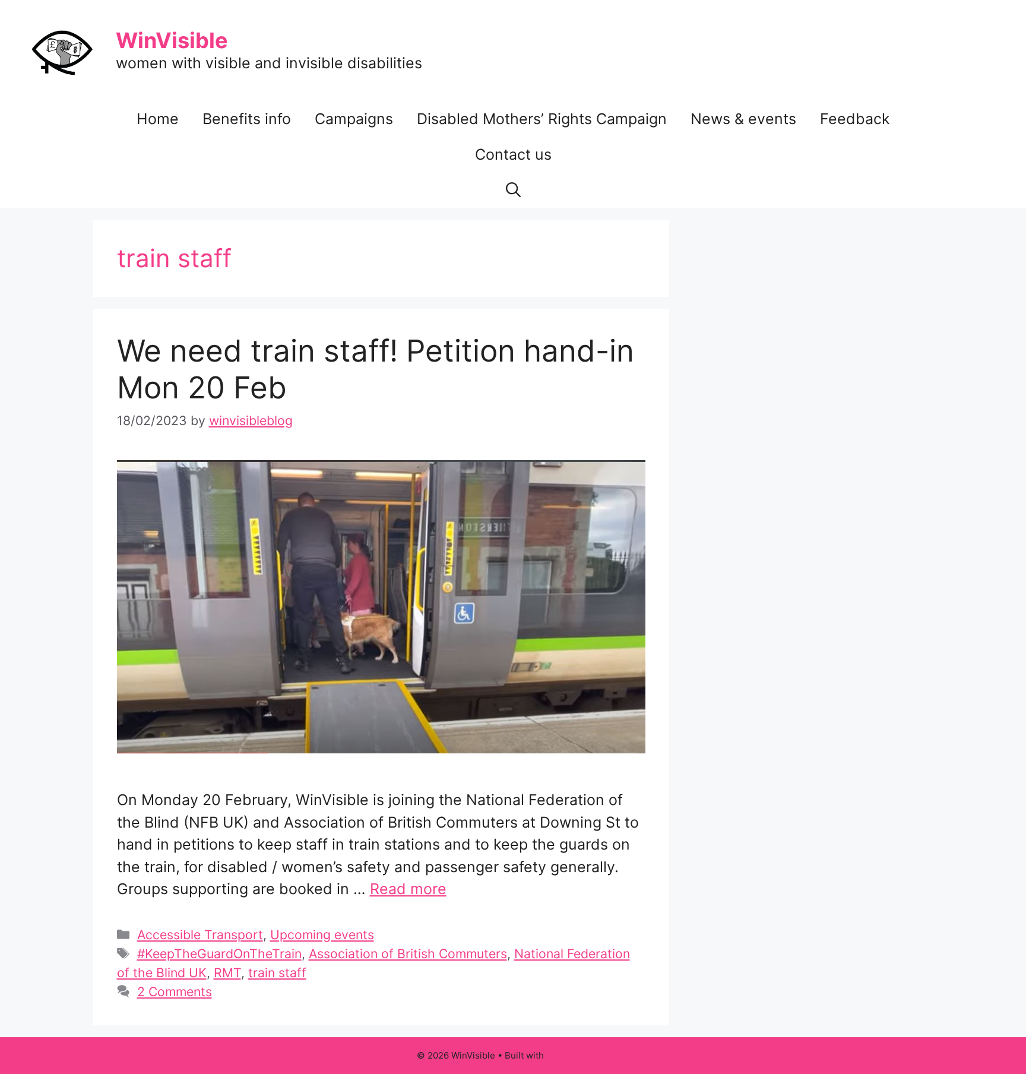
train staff (277, 972)
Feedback (855, 119)
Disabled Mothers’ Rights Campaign (542, 119)
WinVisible (172, 40)
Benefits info (246, 119)
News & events (743, 119)
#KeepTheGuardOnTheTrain (219, 953)
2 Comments (174, 991)
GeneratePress (578, 1055)
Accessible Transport (200, 934)
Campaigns (354, 119)
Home (158, 119)
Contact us (513, 154)
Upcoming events (322, 934)
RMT (227, 972)
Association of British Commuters (408, 953)
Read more (408, 889)
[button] (513, 190)
